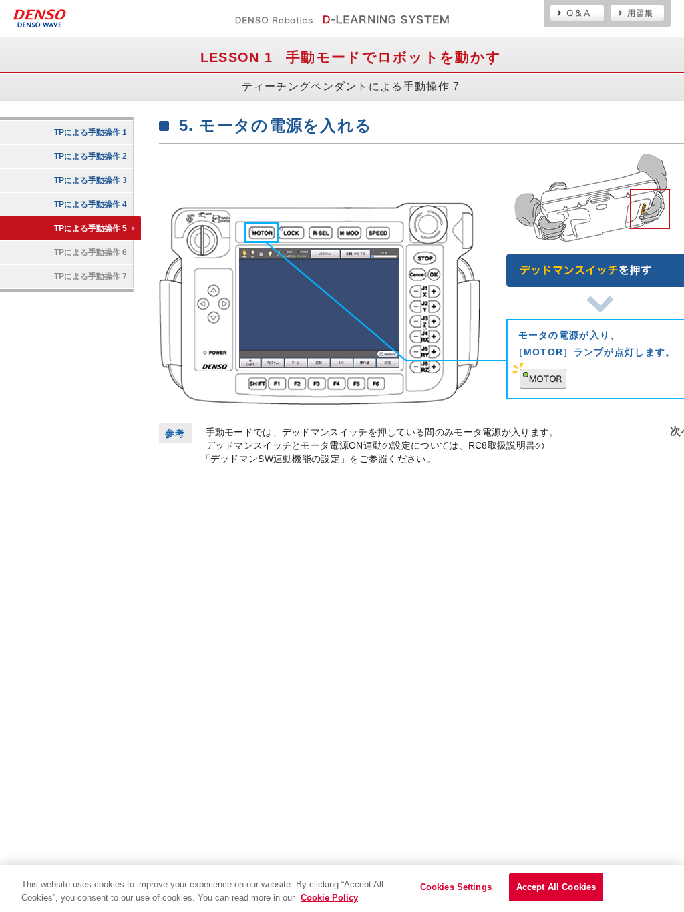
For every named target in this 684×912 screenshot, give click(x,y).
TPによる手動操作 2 (90, 156)
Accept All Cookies (556, 887)
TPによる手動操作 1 (90, 132)
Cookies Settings (456, 887)
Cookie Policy (329, 898)
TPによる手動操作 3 (90, 180)
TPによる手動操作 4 (90, 204)
